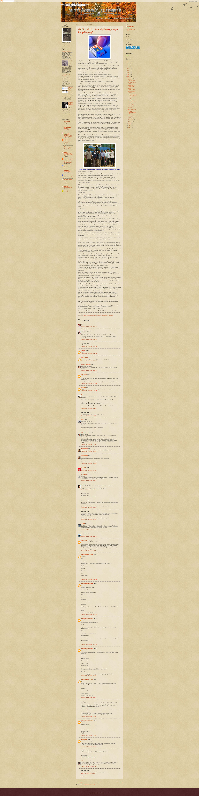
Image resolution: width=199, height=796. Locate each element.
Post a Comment (83, 776)
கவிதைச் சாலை (67, 165)
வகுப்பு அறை (66, 139)
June (129, 125)
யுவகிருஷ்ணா (66, 170)
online (127, 55)
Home (99, 782)
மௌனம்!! (130, 107)
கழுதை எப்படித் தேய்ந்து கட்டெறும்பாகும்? (68, 148)
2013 (128, 68)
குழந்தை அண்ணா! (67, 171)
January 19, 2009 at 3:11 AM (88, 766)
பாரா (64, 146)
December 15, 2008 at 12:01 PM (89, 360)
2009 (128, 74)
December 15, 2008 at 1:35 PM (88, 408)
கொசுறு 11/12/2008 (131, 99)
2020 (128, 61)
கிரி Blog (66, 191)
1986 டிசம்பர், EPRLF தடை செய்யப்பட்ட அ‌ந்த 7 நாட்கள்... (68, 154)
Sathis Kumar (84, 330)
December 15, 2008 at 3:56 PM (88, 480)
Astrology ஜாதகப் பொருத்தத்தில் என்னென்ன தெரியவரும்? (68, 142)
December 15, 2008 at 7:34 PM (88, 496)
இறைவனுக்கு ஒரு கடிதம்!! (131, 92)
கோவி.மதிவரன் (84, 739)
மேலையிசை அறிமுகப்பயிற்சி (66, 123)
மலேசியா (99, 315)
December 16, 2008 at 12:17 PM (89, 614)
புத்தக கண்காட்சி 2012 (68, 187)
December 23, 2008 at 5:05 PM (88, 735)
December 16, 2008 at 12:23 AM (89, 536)
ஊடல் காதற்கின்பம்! (132, 109)
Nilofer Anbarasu (85, 432)
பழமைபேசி (83, 350)
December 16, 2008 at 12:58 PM (89, 644)
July (129, 123)
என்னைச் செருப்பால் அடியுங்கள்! (66, 75)
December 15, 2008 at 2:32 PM (88, 428)
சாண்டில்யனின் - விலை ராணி (131, 86)
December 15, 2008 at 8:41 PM (88, 507)
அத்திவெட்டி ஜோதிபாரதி (86, 364)
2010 (128, 72)
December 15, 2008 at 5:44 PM (88, 489)
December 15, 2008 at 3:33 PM (88, 451)
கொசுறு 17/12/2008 (66, 51)
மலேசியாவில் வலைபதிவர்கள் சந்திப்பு (131, 102)
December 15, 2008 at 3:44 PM (88, 470)
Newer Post (79, 782)
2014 (128, 66)
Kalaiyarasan (84, 760)
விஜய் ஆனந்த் (84, 374)
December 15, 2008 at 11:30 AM (89, 326)
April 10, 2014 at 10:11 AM (88, 773)
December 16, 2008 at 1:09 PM (88, 697)
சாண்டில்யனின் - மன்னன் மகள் (131, 105)
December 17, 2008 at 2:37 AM (88, 716)
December (130, 78)
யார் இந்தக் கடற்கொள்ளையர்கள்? (132, 112)
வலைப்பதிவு (111, 315)
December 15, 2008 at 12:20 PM (89, 383)
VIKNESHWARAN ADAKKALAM (87, 554)
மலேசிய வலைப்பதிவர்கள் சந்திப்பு (90, 315)
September (131, 119)
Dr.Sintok (83, 467)
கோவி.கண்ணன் (84, 448)
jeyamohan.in (67, 121)
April (130, 127)
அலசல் (65, 175)
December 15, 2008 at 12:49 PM (89, 390)
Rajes (82, 419)
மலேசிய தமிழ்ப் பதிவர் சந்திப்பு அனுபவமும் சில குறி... (132, 95)
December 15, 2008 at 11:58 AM (89, 353)
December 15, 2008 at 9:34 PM (88, 529)
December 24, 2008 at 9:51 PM (88, 746)
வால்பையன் (83, 533)
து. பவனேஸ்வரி (84, 474)
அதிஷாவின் (66, 186)
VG (81, 394)
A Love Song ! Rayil (68, 176)
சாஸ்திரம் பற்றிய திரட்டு (68, 159)
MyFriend (83, 484)
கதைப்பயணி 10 (66, 129)
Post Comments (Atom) (89, 784)
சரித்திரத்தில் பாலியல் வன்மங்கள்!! (70, 104)
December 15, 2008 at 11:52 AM (89, 346)
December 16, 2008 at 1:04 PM (88, 675)
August (130, 121)
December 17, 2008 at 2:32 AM (88, 708)
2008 (128, 76)
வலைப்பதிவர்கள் (105, 315)
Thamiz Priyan (84, 357)
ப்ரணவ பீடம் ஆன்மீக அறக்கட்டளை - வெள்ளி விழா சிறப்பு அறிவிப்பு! (68, 161)
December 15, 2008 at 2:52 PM (88, 444)
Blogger (107, 792)
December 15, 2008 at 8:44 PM (88, 519)
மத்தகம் (65, 166)
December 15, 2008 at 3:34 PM (88, 463)
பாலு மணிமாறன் (84, 540)
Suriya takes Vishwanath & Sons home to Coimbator (68, 135)
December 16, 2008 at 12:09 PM (89, 579)
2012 (128, 70)
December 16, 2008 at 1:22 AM (88, 550)
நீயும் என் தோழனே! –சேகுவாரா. (70, 62)
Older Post (119, 782)
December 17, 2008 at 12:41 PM (89, 725)
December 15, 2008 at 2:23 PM (88, 415)
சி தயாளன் (83, 387)
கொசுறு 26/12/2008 (131, 80)
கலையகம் (65, 152)
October (130, 117)
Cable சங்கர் (66, 133)
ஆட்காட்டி (83, 523)
